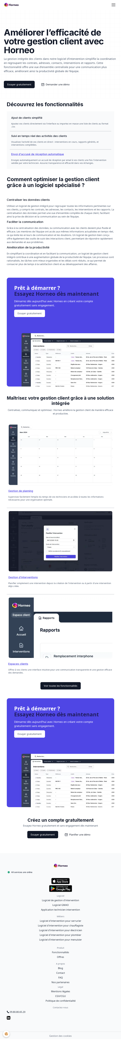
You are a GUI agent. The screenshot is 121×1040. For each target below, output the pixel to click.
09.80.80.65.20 (17, 1012)
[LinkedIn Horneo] (60, 1018)
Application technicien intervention (60, 909)
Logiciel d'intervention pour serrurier (60, 920)
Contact (60, 972)
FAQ (60, 977)
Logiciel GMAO (60, 905)
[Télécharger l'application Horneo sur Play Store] (60, 888)
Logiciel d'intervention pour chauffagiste (60, 925)
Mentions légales (60, 991)
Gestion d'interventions (23, 577)
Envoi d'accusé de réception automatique (37, 154)
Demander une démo (58, 84)
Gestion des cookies (60, 1036)
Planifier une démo (79, 834)
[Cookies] (6, 1034)
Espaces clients (18, 663)
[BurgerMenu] (113, 4)
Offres (60, 957)
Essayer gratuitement (19, 84)
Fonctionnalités (60, 952)
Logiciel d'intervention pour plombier (60, 935)
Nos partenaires (60, 982)
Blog (60, 968)
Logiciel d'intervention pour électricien (60, 930)
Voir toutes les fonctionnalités (60, 685)
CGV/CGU (60, 996)
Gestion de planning (20, 490)
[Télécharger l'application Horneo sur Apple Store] (60, 881)
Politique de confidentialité (61, 1000)
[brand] (12, 5)
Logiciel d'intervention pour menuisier (60, 939)
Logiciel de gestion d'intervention (60, 900)
